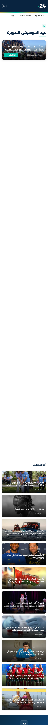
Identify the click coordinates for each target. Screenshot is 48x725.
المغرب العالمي (24, 15)
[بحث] (4, 6)
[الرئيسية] (44, 26)
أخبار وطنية (39, 15)
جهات (11, 15)
